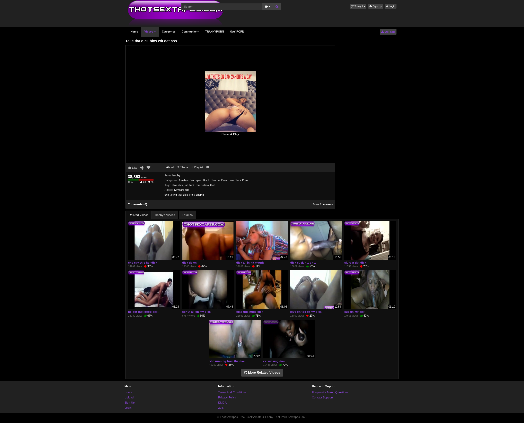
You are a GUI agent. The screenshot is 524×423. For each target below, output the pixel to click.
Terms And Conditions (232, 392)
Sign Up (377, 6)
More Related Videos (263, 372)
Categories (168, 31)
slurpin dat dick (355, 262)
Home (134, 31)
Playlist (198, 167)
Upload (389, 31)
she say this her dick (142, 262)
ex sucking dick (274, 361)
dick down (189, 262)
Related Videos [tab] (138, 215)
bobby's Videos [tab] (165, 215)
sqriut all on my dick (196, 311)
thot (212, 185)
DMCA (222, 402)
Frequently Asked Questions (330, 392)
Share (184, 167)
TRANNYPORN (214, 31)
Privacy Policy (227, 397)
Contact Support (322, 397)
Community (189, 31)
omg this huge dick (249, 311)
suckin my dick (354, 311)
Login (391, 6)
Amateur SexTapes (190, 180)
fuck (191, 185)
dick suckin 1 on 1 (303, 262)
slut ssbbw (202, 185)
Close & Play (230, 134)
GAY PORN (237, 31)
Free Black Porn (238, 180)
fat (186, 185)
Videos (149, 31)
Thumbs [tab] (187, 215)
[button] (358, 6)
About (170, 167)
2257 (221, 407)
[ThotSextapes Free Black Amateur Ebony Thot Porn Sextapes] (176, 13)
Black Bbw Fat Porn (215, 180)
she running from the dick (227, 361)
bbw (174, 185)
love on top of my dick (306, 311)
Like (134, 167)
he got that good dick (143, 311)
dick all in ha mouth (250, 262)
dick (180, 185)
